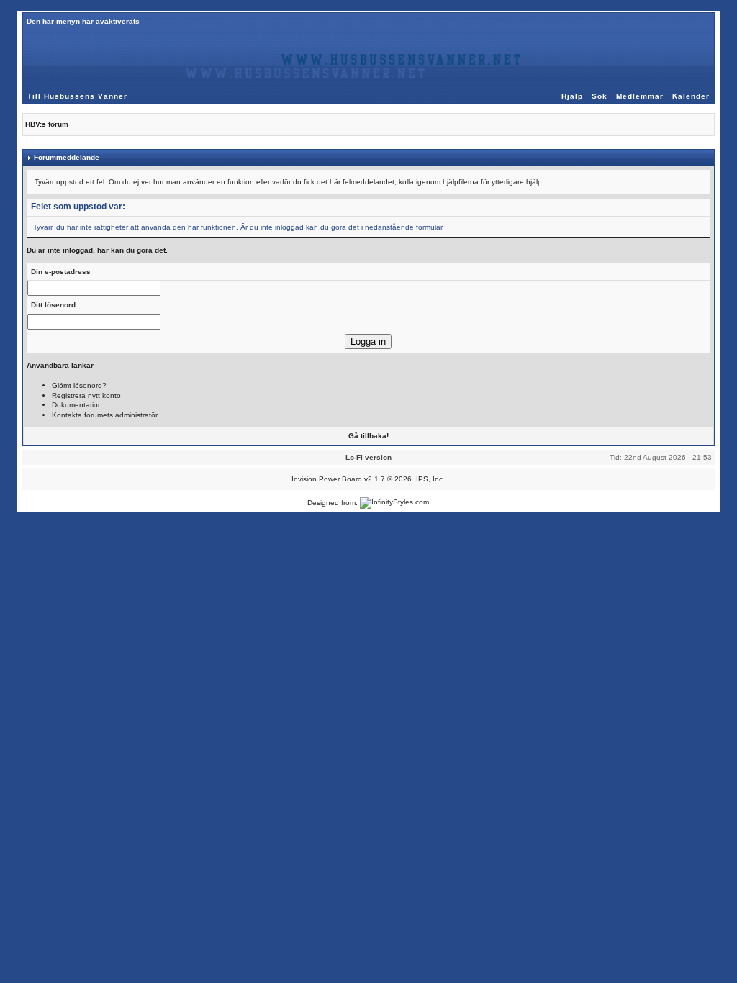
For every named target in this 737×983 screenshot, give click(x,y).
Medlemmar (640, 96)
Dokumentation (77, 405)
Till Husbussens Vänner (77, 96)
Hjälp (572, 96)
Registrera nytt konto (86, 395)
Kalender (691, 96)
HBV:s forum (46, 124)
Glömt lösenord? (79, 385)
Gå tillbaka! (368, 436)
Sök (599, 96)
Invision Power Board (326, 479)
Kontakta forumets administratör (105, 415)
